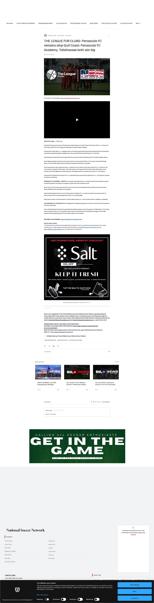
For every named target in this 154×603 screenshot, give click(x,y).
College (50, 548)
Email (16, 499)
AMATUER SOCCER (62, 340)
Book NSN (7, 558)
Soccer (97, 579)
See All (117, 361)
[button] (146, 520)
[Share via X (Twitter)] (49, 346)
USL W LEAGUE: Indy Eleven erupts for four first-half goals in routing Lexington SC (105, 383)
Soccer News (8, 544)
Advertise (51, 555)
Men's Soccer (127, 579)
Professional (51, 551)
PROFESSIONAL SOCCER (78, 23)
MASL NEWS (94, 23)
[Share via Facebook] (45, 346)
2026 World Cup (61, 23)
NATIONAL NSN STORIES (75, 340)
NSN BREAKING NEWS (45, 23)
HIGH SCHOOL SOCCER (109, 23)
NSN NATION (8, 555)
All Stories (9, 23)
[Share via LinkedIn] (53, 346)
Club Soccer (51, 541)
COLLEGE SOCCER (126, 23)
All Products (51, 558)
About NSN (8, 547)
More (137, 23)
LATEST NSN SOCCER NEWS (25, 23)
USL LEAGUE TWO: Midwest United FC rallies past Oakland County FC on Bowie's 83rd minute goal (76, 383)
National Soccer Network (25, 530)
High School (51, 544)
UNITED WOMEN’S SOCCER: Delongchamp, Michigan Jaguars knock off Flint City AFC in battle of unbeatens (47, 383)
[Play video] (77, 119)
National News (9, 541)
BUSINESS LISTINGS (10, 551)
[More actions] (109, 35)
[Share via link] (58, 346)
